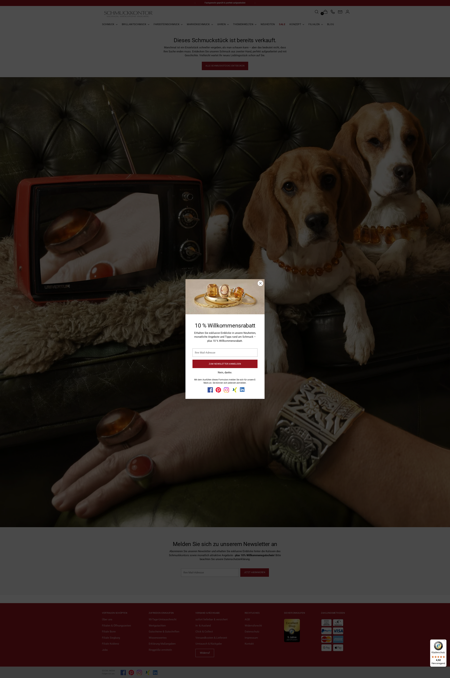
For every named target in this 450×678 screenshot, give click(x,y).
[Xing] (234, 390)
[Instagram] (226, 390)
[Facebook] (210, 390)
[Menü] (444, 642)
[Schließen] (260, 283)
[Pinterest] (218, 390)
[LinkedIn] (242, 389)
